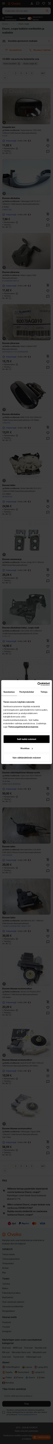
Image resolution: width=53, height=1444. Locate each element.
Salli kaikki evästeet (26, 739)
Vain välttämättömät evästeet (26, 757)
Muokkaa (24, 748)
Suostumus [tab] (9, 692)
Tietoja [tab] (44, 692)
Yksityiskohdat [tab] (26, 692)
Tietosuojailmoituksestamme (23, 726)
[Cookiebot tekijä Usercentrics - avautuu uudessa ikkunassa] (38, 684)
